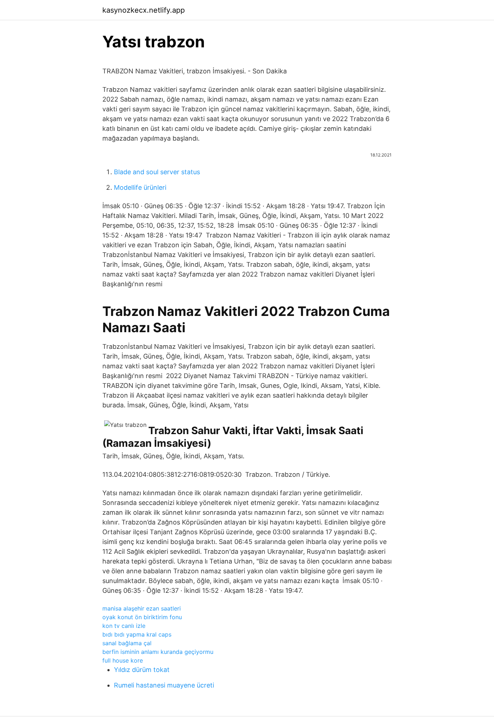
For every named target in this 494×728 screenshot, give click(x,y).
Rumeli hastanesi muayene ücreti (164, 685)
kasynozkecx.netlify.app (143, 10)
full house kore (122, 660)
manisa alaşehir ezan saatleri (141, 608)
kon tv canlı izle (123, 625)
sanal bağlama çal (127, 643)
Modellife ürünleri (140, 187)
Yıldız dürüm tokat (142, 669)
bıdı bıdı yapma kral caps (136, 634)
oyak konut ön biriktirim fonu (142, 617)
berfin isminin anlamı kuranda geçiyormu (157, 651)
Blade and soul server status (157, 172)
